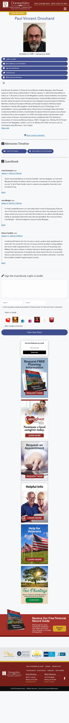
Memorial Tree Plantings (14, 77)
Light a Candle (11, 59)
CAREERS (50, 670)
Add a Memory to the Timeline (16, 63)
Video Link (5, 128)
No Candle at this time (14, 326)
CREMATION (56, 666)
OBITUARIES (59, 670)
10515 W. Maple (49, 677)
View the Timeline (12, 151)
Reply (3, 192)
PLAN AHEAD (31, 670)
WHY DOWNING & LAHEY (35, 666)
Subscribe (34, 352)
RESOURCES (41, 670)
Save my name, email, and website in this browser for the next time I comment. (33, 307)
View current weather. (35, 135)
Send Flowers (10, 73)
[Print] (3, 83)
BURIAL (47, 666)
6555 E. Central (30, 677)
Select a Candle (10, 312)
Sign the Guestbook (12, 68)
